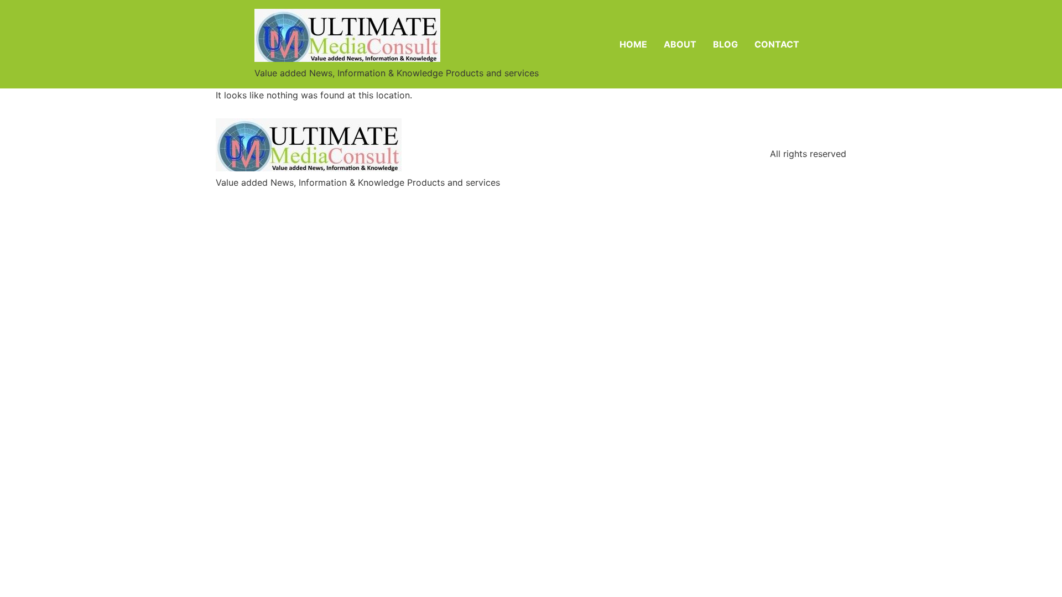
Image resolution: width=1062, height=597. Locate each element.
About (680, 44)
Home (633, 44)
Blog (725, 44)
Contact (776, 44)
